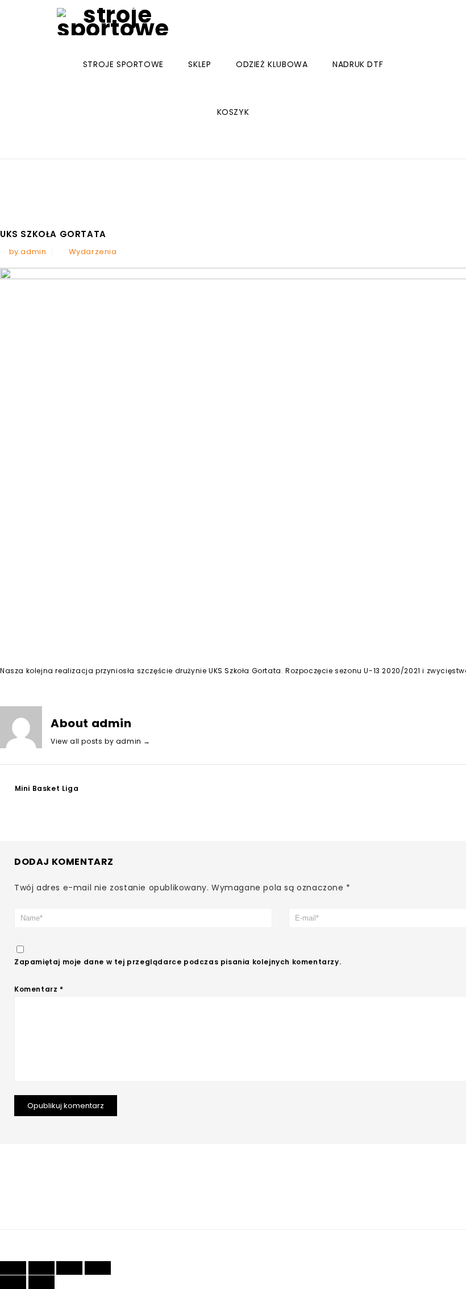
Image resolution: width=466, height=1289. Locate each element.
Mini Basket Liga (47, 788)
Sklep (199, 64)
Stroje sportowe (123, 64)
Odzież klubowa (271, 64)
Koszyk (233, 112)
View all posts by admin (101, 741)
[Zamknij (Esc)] (13, 1268)
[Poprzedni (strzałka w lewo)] (13, 1282)
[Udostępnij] (41, 1268)
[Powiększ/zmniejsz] (98, 1268)
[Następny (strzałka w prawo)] (41, 1282)
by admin (28, 251)
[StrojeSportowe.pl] (113, 21)
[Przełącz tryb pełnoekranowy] (69, 1268)
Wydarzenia (93, 251)
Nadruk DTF (357, 64)
